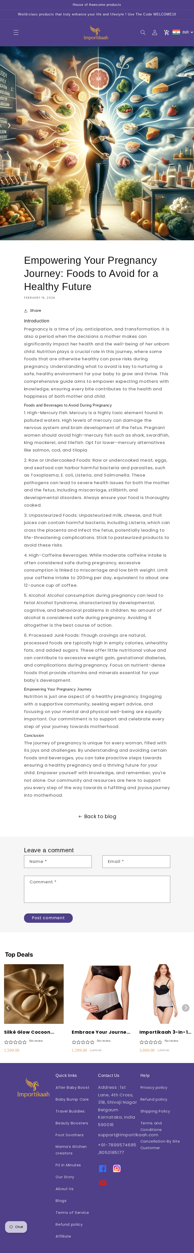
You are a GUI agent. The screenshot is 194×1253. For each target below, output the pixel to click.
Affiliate (63, 1236)
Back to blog (100, 816)
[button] (16, 32)
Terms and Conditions (151, 1126)
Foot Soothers (70, 1135)
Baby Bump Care (72, 1099)
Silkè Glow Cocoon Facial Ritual (27, 1032)
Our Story (65, 1176)
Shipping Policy (155, 1111)
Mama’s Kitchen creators (71, 1150)
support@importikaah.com (128, 1135)
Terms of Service (72, 1212)
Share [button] (35, 310)
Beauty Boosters (72, 1123)
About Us (65, 1188)
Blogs (61, 1200)
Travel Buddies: (70, 1111)
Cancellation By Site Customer (160, 1144)
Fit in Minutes (68, 1165)
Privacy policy (153, 1087)
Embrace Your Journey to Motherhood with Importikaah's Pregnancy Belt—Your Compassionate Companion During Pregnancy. (101, 1032)
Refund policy (69, 1224)
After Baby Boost (72, 1087)
